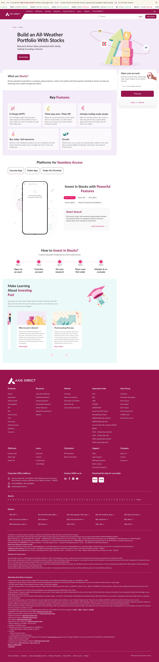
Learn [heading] (38, 448)
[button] (16, 170)
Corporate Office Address (19, 473)
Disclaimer (24, 655)
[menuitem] (29, 11)
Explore (11, 509)
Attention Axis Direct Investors (20, 577)
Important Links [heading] (99, 389)
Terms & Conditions (13, 655)
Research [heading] (40, 389)
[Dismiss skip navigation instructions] (156, 2)
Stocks (21, 27)
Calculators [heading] (69, 448)
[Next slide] (66, 355)
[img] (65, 478)
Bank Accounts (77, 655)
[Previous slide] (52, 355)
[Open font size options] (155, 11)
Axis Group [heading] (125, 389)
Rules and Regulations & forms (38, 655)
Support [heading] (95, 448)
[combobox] (118, 16)
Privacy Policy (67, 655)
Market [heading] (67, 389)
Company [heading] (124, 448)
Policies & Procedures (55, 655)
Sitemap (86, 655)
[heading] (42, 37)
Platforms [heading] (12, 448)
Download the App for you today (106, 473)
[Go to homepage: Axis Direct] (12, 14)
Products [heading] (12, 389)
